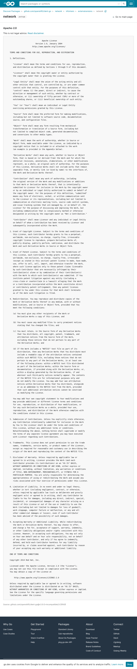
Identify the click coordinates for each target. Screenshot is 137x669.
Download (90, 629)
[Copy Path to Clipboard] (105, 11)
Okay (129, 664)
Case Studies (9, 633)
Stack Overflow (37, 638)
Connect (118, 624)
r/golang (117, 642)
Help (33, 642)
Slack (115, 638)
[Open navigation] (131, 3)
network (58, 11)
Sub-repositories (65, 633)
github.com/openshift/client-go (37, 11)
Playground (36, 629)
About (89, 624)
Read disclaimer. (36, 33)
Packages (63, 624)
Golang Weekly (119, 651)
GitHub (116, 633)
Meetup (116, 646)
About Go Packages (67, 638)
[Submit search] (123, 3)
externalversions (85, 11)
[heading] (11, 4)
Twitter (116, 629)
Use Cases (7, 629)
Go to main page (123, 16)
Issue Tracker (92, 638)
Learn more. (118, 664)
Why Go (7, 624)
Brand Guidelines (93, 646)
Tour (33, 633)
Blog (88, 633)
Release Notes (92, 642)
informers (70, 11)
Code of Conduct (93, 651)
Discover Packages (11, 11)
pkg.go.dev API (65, 642)
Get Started (37, 624)
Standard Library (65, 629)
